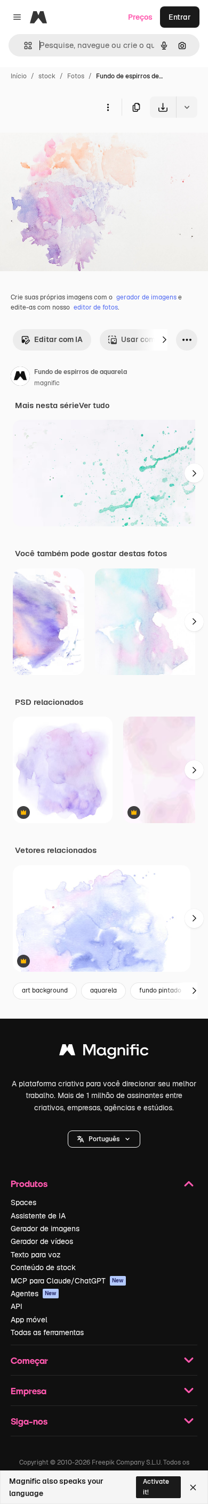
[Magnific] (104, 1052)
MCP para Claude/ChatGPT (67, 1281)
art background (45, 990)
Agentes (34, 1293)
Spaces (23, 1202)
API (16, 1306)
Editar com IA (58, 339)
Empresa (28, 1390)
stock (46, 76)
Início (19, 76)
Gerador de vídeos (42, 1241)
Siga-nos (29, 1421)
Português (104, 1139)
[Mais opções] (107, 107)
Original (68, 142)
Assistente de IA (38, 1216)
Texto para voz (36, 1254)
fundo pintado (160, 990)
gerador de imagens (146, 297)
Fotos (75, 76)
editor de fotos (96, 307)
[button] (104, 1139)
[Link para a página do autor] (20, 378)
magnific (47, 383)
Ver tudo (94, 405)
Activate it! (156, 1486)
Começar (29, 1360)
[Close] (193, 1487)
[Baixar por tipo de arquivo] (186, 107)
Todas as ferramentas (47, 1332)
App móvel (29, 1319)
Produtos (29, 1183)
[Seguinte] (164, 340)
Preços (140, 17)
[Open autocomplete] (23, 46)
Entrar (180, 17)
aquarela (103, 990)
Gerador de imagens (45, 1228)
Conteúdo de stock (43, 1267)
